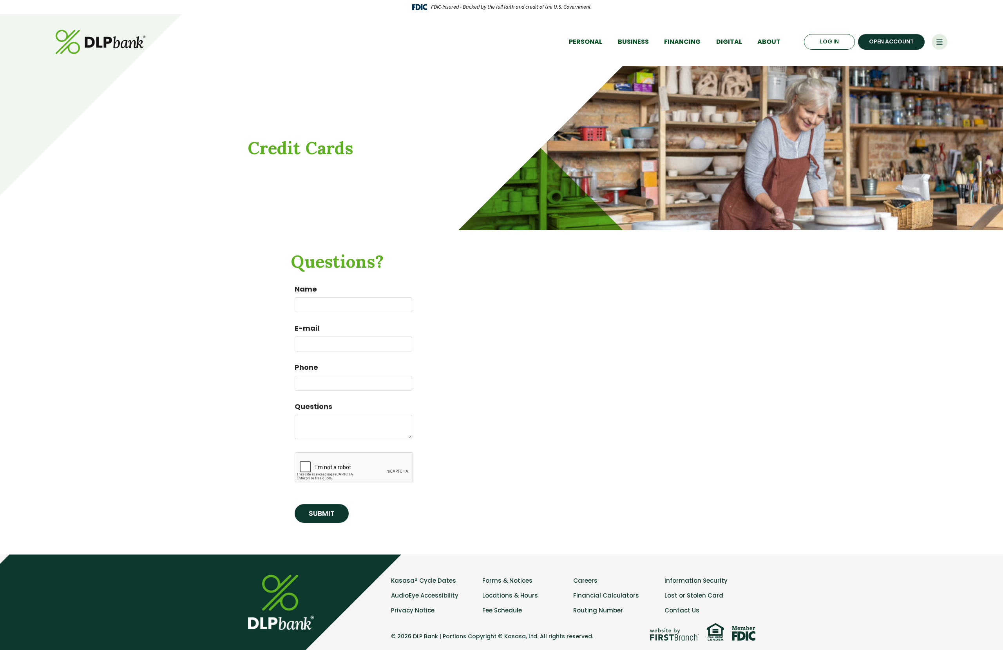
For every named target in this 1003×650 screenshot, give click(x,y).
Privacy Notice (413, 610)
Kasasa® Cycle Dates (423, 580)
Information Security (696, 580)
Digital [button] (729, 41)
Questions (313, 406)
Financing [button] (682, 41)
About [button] (768, 41)
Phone (306, 367)
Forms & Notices (507, 580)
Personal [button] (585, 41)
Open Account (891, 41)
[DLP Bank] (102, 41)
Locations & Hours (510, 595)
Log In (829, 41)
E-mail (307, 328)
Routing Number (598, 610)
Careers (585, 580)
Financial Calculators (606, 595)
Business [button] (633, 41)
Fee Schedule (502, 610)
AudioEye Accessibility (424, 595)
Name (306, 289)
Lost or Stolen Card (693, 595)
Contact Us (681, 610)
